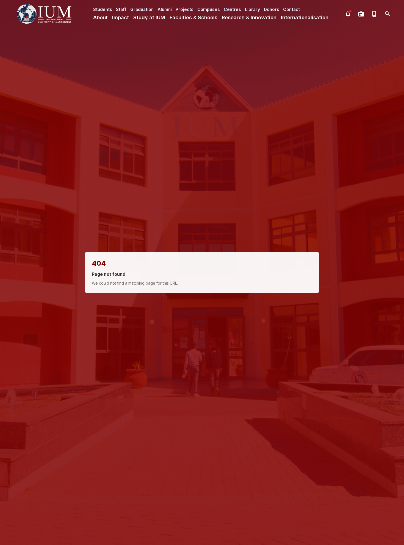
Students (102, 9)
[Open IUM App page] (374, 13)
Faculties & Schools (193, 17)
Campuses (208, 9)
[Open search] (387, 13)
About (100, 17)
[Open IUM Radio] (361, 13)
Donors (271, 9)
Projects (184, 9)
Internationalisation (304, 17)
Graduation (142, 9)
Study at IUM (149, 17)
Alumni (164, 9)
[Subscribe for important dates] (347, 13)
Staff (121, 9)
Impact (120, 17)
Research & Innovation (249, 17)
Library (252, 9)
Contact (291, 9)
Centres (232, 9)
